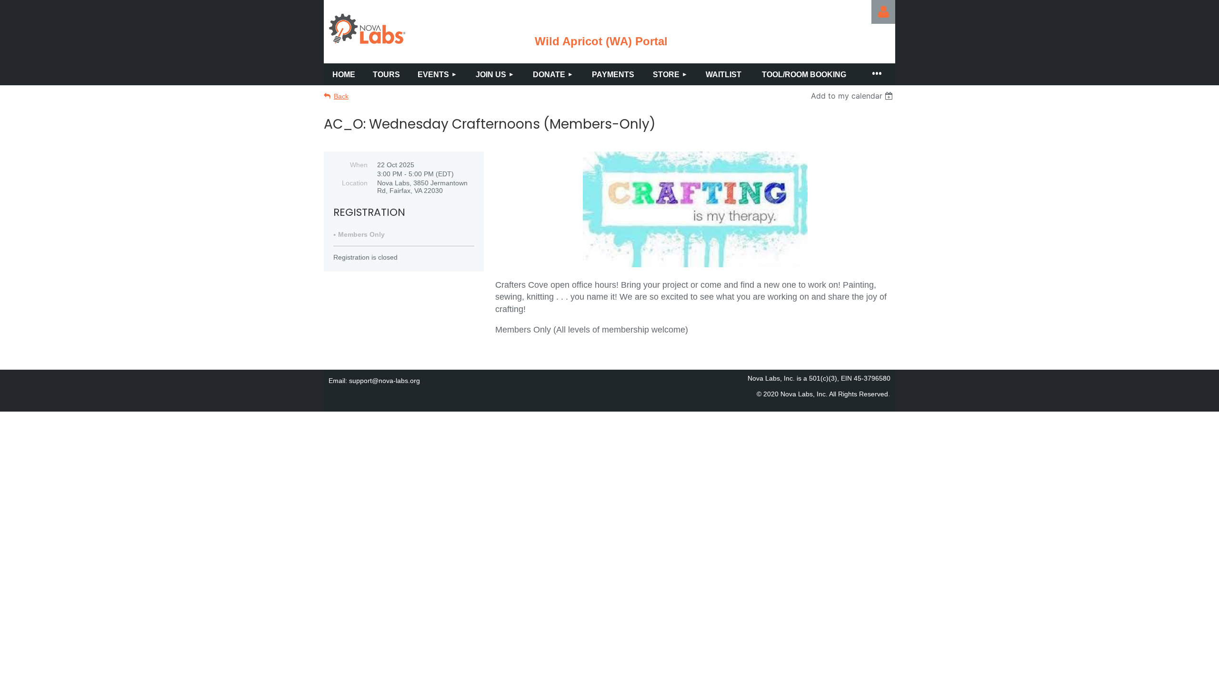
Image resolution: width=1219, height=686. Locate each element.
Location (355, 183)
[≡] (876, 74)
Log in (883, 12)
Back (341, 96)
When (359, 165)
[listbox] (853, 95)
